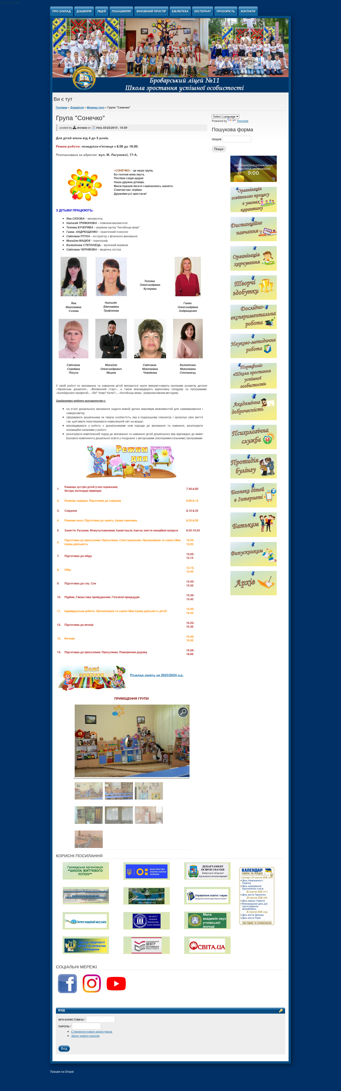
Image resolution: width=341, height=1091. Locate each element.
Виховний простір (151, 11)
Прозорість (226, 11)
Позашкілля (121, 11)
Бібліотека (180, 11)
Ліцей (101, 11)
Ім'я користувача (71, 1019)
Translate (242, 121)
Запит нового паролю (85, 1036)
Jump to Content (10, 2)
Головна (61, 107)
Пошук (217, 139)
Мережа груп (95, 107)
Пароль (64, 1026)
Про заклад (61, 11)
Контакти (248, 11)
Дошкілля (84, 11)
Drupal (69, 1071)
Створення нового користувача (91, 1031)
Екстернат (202, 11)
